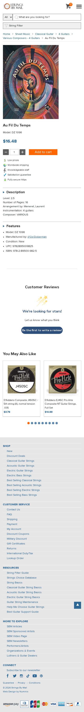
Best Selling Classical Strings (24, 480)
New (9, 451)
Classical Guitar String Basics (24, 587)
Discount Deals (16, 456)
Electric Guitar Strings (20, 470)
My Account (14, 529)
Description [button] (15, 192)
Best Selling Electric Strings (23, 490)
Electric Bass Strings (19, 475)
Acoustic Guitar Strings (20, 465)
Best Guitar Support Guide (23, 612)
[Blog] (41, 676)
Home (6, 34)
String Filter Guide (18, 573)
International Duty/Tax (20, 553)
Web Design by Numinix (15, 692)
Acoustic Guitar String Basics (24, 592)
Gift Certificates (16, 543)
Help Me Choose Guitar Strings (25, 607)
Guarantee (8, 683)
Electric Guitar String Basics (23, 597)
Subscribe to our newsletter (23, 670)
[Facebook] (8, 676)
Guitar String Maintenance (22, 602)
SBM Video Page (17, 636)
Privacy (21, 683)
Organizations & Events (21, 650)
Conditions (34, 683)
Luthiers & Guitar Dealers (22, 655)
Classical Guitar (44, 34)
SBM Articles (14, 626)
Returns (11, 548)
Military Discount (17, 538)
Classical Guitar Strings (20, 461)
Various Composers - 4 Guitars (21, 38)
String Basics (14, 582)
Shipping (12, 519)
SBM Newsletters (17, 641)
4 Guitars (64, 34)
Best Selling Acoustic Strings (24, 485)
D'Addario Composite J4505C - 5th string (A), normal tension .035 (21, 404)
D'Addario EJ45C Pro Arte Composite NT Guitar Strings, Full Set (60, 404)
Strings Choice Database (22, 577)
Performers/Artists (18, 646)
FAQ (9, 514)
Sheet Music (22, 34)
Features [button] (13, 226)
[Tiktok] (28, 676)
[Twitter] (15, 676)
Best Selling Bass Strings (22, 495)
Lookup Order (15, 558)
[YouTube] (35, 676)
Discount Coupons (18, 534)
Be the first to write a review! (42, 330)
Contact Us (13, 509)
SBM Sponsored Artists (21, 631)
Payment (12, 524)
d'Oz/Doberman (37, 237)
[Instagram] (21, 676)
